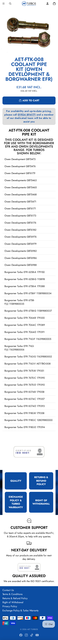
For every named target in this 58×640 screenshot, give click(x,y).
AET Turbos (32, 629)
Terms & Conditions (12, 594)
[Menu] (3, 3)
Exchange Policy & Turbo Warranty (20, 610)
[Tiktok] (32, 635)
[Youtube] (37, 635)
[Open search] (10, 3)
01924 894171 (27, 114)
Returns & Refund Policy (15, 598)
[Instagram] (26, 635)
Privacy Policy (9, 606)
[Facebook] (21, 635)
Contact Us (8, 590)
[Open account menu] (47, 3)
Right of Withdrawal (12, 602)
